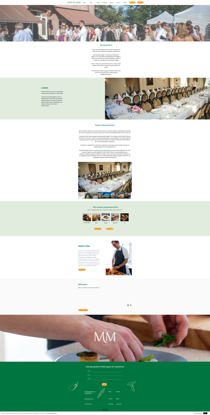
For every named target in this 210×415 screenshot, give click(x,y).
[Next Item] (130, 177)
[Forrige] (5, 23)
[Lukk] (208, 413)
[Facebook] (131, 305)
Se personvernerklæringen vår (51, 413)
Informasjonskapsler (198, 413)
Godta (205, 413)
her (100, 287)
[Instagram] (128, 305)
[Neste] (204, 23)
